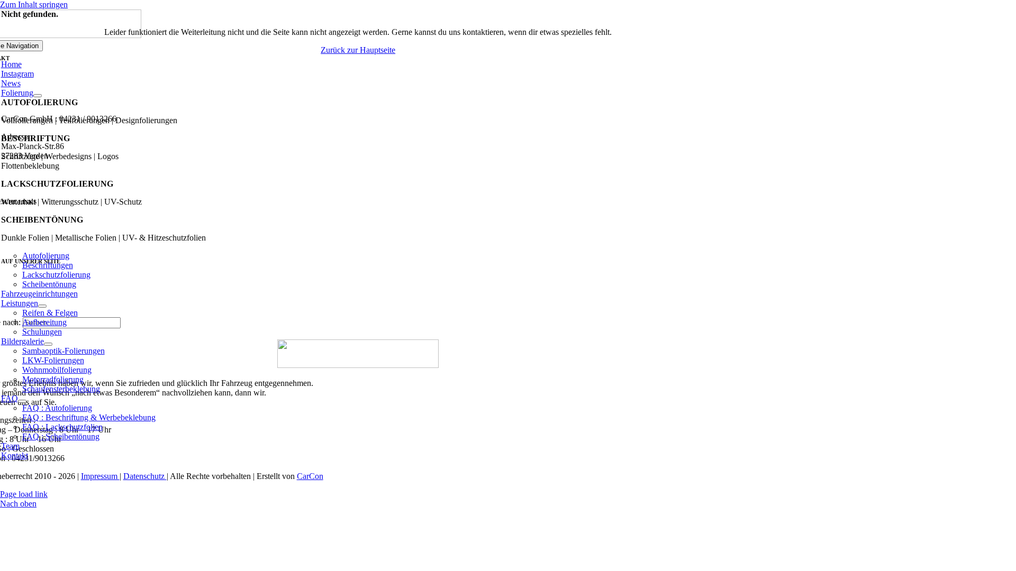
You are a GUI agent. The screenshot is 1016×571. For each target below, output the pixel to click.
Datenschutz (145, 476)
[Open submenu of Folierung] (37, 95)
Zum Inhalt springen (34, 4)
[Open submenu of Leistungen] (42, 306)
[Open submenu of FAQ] (22, 401)
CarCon (310, 476)
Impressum (100, 476)
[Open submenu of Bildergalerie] (48, 344)
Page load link (24, 494)
